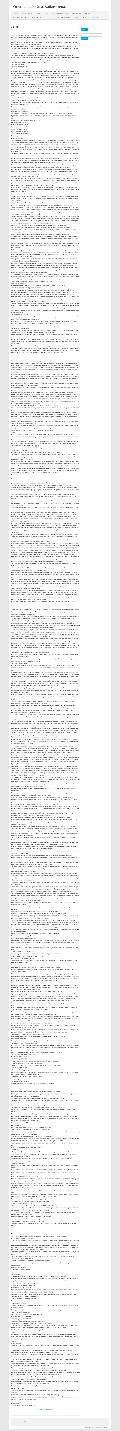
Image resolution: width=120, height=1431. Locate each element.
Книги (77, 17)
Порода (38, 13)
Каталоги (85, 17)
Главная (15, 13)
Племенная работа (37, 17)
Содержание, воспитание (60, 13)
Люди (46, 13)
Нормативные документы (63, 17)
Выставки (88, 13)
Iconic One (88, 1427)
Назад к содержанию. (45, 1409)
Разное (49, 17)
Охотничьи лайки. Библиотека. (39, 7)
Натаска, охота (76, 13)
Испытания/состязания (20, 17)
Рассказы (95, 17)
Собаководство (27, 13)
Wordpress (105, 1427)
